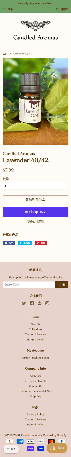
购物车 (64, 9)
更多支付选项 (35, 221)
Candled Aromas (31, 435)
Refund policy (35, 339)
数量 (6, 179)
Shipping (35, 396)
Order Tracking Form (35, 357)
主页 (5, 53)
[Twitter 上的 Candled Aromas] (24, 304)
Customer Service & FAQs (36, 391)
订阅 (61, 285)
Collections (35, 329)
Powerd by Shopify (55, 435)
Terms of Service (35, 334)
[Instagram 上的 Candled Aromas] (47, 304)
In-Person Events (35, 381)
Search (35, 324)
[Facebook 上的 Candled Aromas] (32, 304)
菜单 (10, 9)
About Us (35, 375)
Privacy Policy (35, 414)
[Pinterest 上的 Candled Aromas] (40, 304)
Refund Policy (35, 424)
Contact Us (35, 386)
